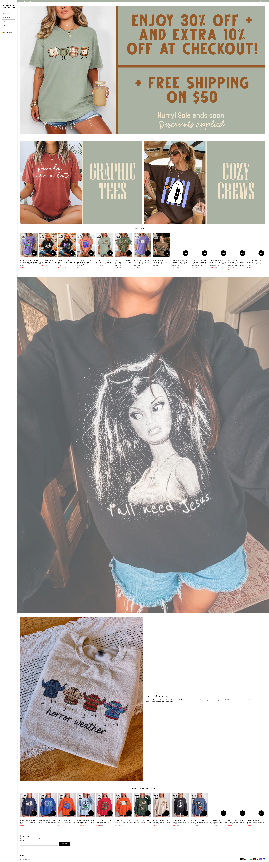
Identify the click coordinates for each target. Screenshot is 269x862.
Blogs (70, 852)
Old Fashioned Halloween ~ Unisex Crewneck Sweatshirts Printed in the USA (236, 822)
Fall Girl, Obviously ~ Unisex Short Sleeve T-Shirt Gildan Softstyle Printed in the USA (104, 262)
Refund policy (124, 852)
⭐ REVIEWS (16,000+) (7, 32)
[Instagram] (23, 856)
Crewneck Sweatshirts (7, 17)
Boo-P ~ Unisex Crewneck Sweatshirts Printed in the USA (27, 822)
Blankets (4, 25)
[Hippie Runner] (8, 5)
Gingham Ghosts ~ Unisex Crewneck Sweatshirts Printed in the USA (123, 822)
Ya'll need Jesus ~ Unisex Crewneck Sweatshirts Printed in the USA (180, 822)
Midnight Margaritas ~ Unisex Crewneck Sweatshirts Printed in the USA (86, 822)
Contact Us (37, 852)
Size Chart (76, 852)
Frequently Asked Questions (61, 852)
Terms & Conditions (97, 852)
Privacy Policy (107, 852)
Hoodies (4, 21)
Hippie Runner (27, 859)
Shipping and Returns (47, 852)
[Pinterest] (25, 856)
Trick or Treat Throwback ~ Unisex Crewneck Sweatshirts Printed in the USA (255, 822)
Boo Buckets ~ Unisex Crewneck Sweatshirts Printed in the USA (218, 822)
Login (250, 1)
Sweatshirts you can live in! (143, 789)
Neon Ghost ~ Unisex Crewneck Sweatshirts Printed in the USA (66, 822)
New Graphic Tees (143, 229)
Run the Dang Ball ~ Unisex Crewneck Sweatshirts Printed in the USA (142, 822)
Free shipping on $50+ (25, 1)
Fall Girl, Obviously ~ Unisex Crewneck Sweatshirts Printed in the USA (161, 822)
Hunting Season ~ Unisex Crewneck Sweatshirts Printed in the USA (104, 822)
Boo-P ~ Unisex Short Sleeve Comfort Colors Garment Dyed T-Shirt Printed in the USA (48, 262)
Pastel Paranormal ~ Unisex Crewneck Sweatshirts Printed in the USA (48, 822)
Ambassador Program (85, 852)
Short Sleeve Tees (6, 13)
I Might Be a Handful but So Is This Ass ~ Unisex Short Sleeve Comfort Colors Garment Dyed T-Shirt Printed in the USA (236, 264)
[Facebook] (20, 856)
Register (255, 1)
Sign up (64, 843)
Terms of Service (116, 852)
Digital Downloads (6, 29)
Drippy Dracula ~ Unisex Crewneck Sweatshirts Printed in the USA (199, 822)
